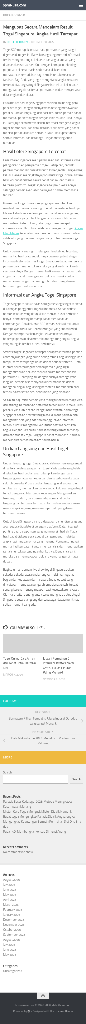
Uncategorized (14, 15)
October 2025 (12, 930)
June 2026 (9, 890)
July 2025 (9, 945)
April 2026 (9, 900)
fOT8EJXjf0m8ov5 (18, 42)
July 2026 (9, 885)
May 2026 (9, 895)
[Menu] (81, 5)
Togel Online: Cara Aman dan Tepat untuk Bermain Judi (19, 663)
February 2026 (12, 910)
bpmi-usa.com (14, 5)
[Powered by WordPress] (29, 1011)
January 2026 (11, 915)
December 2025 (13, 920)
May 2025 (9, 955)
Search (7, 772)
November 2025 (13, 925)
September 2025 (14, 935)
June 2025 (9, 950)
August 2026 (11, 880)
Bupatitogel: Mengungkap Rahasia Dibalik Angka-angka (39, 816)
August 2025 (11, 940)
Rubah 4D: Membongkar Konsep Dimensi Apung (34, 831)
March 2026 (11, 905)
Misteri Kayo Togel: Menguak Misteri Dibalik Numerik (37, 811)
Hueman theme (64, 1011)
